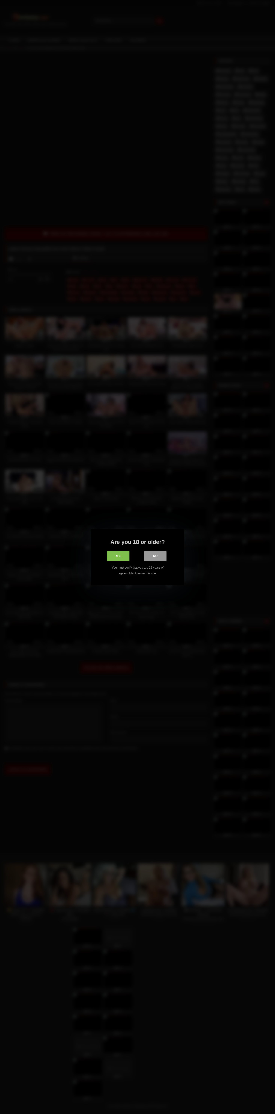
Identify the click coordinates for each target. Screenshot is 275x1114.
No (155, 556)
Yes (118, 556)
